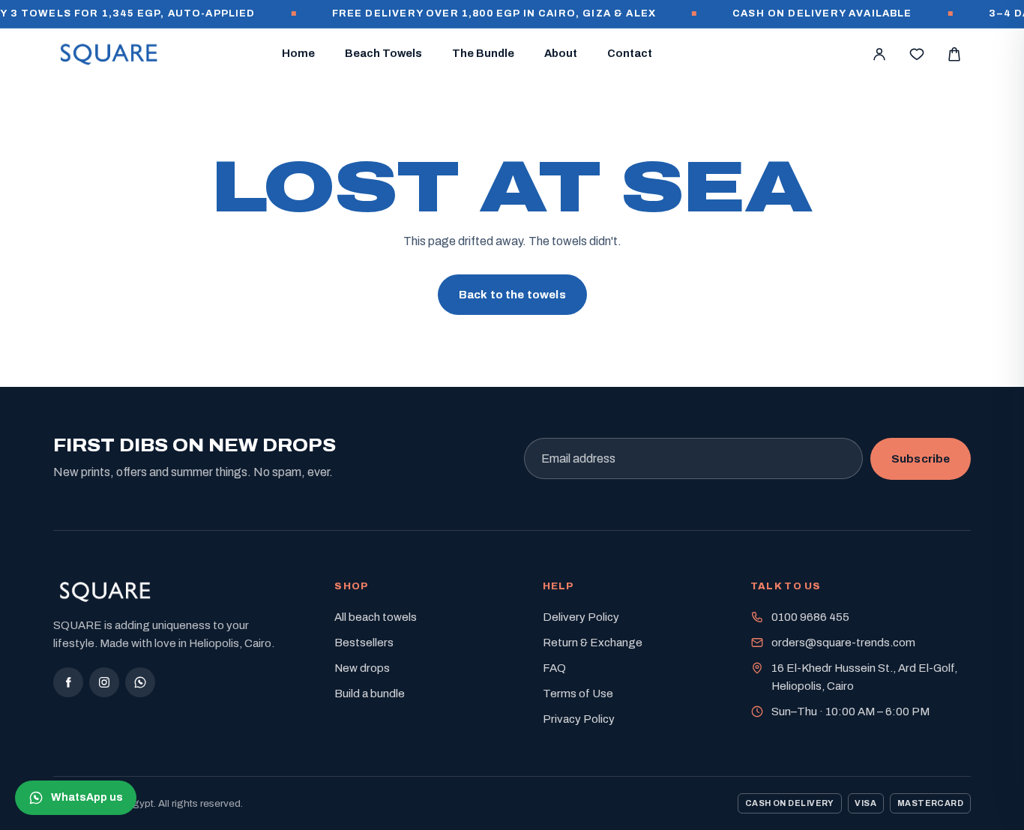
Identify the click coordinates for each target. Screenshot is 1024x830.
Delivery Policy (581, 617)
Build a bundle (369, 694)
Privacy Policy (579, 719)
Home (298, 53)
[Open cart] (954, 53)
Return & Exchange (592, 643)
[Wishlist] (916, 53)
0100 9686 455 (810, 617)
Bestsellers (364, 643)
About (560, 53)
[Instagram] (104, 682)
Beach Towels (383, 53)
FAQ (554, 668)
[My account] (879, 53)
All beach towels (375, 617)
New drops (362, 668)
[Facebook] (68, 682)
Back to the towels (512, 295)
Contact (629, 53)
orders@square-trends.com (843, 643)
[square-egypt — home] (109, 53)
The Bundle (483, 53)
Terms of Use (578, 694)
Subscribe (920, 459)
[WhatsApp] (140, 682)
